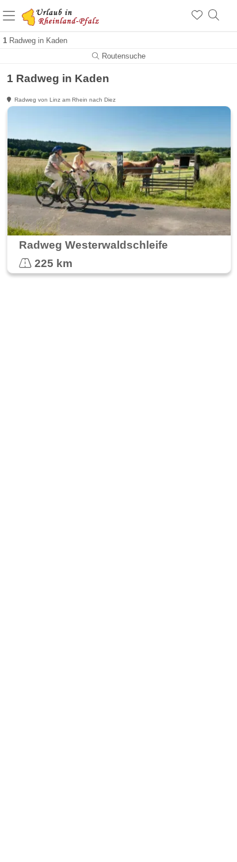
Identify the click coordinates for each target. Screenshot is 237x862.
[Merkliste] (197, 15)
